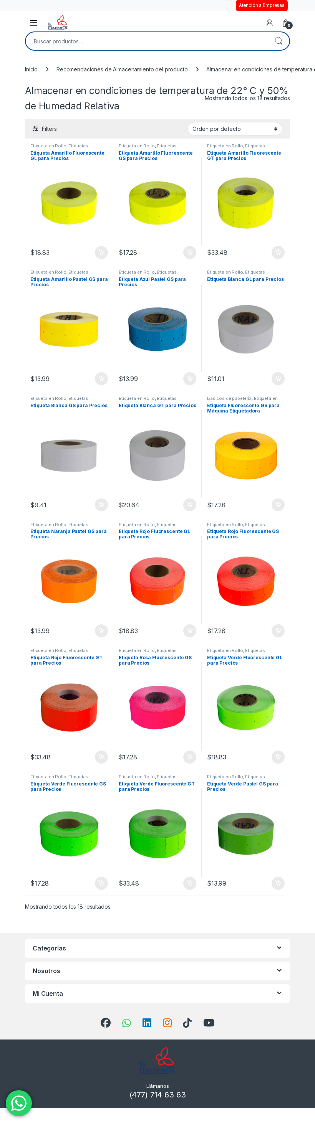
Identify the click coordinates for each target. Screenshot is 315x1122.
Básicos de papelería (229, 398)
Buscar (278, 41)
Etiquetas (78, 145)
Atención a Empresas (262, 5)
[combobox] (147, 41)
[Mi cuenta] (269, 22)
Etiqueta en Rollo (48, 145)
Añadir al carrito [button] (100, 252)
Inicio (31, 69)
